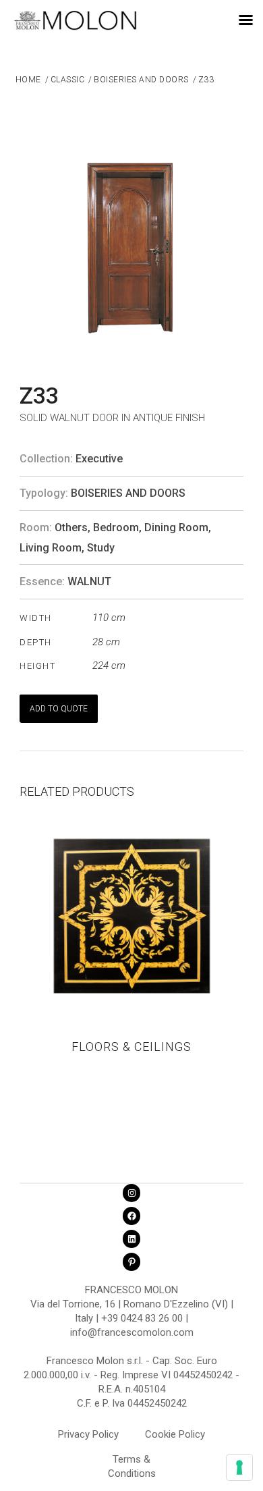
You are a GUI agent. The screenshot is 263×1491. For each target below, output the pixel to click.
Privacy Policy (88, 1434)
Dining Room (176, 527)
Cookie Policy (175, 1434)
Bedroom (116, 527)
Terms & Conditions (132, 1461)
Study (101, 547)
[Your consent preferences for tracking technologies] (239, 1467)
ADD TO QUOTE (59, 708)
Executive (99, 458)
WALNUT (89, 581)
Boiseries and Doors (128, 493)
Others (71, 527)
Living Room (51, 547)
